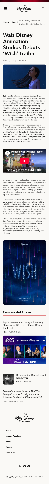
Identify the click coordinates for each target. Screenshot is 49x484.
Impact (8, 441)
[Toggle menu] (5, 8)
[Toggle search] (43, 8)
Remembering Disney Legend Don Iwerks (31, 376)
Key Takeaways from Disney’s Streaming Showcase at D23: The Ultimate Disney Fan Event (23, 325)
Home (6, 22)
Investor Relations (13, 436)
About (8, 430)
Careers (9, 447)
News (13, 22)
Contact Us (10, 453)
